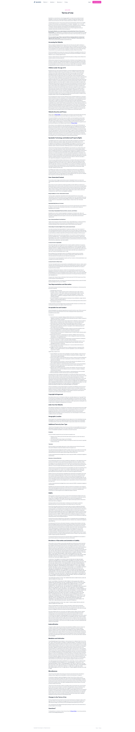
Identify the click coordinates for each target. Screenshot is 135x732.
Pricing (66, 2)
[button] (46, 2)
